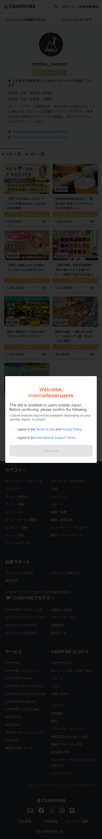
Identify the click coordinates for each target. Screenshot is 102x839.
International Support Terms (55, 437)
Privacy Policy (71, 429)
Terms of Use (45, 429)
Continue (51, 450)
